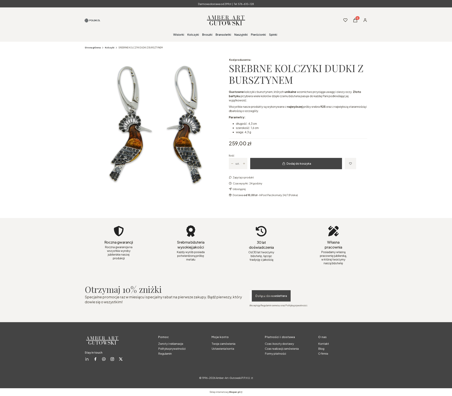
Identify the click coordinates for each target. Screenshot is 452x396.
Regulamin (165, 353)
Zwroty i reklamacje (170, 343)
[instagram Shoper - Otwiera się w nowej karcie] (112, 359)
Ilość (231, 155)
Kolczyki (109, 47)
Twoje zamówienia (223, 343)
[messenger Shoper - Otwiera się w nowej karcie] (104, 359)
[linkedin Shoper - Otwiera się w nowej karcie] (87, 359)
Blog (321, 348)
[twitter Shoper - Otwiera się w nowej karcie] (121, 359)
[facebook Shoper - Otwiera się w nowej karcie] (95, 359)
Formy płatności (275, 353)
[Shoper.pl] (252, 377)
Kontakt (323, 343)
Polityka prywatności (172, 348)
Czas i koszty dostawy (279, 343)
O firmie (323, 353)
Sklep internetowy (225, 392)
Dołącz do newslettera (271, 296)
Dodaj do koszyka (299, 163)
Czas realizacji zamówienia (282, 348)
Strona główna (93, 47)
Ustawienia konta (223, 348)
